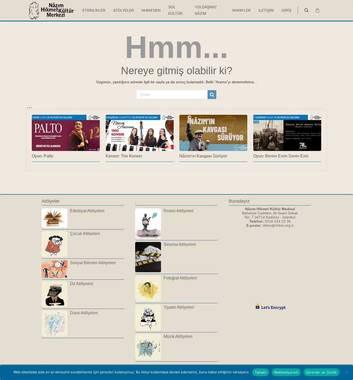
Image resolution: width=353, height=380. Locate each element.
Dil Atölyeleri (81, 283)
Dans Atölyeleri (84, 312)
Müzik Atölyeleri (178, 336)
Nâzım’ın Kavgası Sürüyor (203, 156)
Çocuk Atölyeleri (85, 233)
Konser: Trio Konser (124, 156)
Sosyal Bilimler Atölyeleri (93, 262)
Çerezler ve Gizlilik (321, 372)
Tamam (260, 372)
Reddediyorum (286, 372)
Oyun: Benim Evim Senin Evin (281, 156)
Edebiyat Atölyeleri (87, 210)
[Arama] (212, 94)
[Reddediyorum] (346, 372)
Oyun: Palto (42, 156)
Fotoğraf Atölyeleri (180, 278)
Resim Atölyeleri (179, 210)
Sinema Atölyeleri (180, 244)
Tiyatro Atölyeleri (179, 307)
